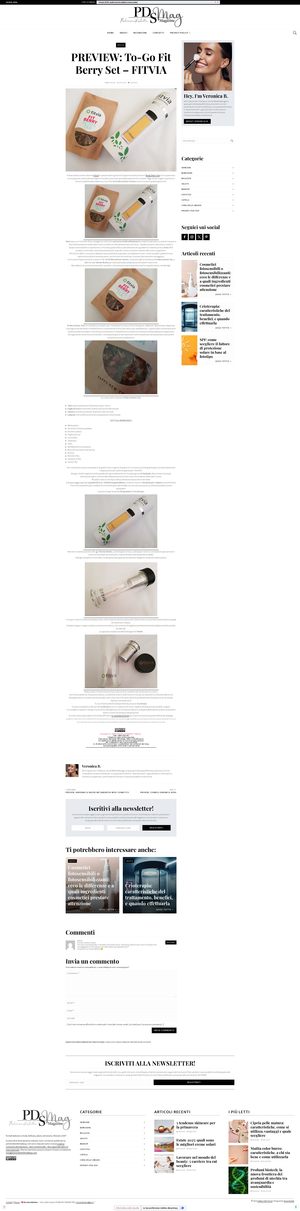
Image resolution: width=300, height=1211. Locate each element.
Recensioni (140, 33)
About (124, 33)
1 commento (133, 82)
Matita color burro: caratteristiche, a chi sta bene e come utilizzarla (270, 1152)
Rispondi (171, 942)
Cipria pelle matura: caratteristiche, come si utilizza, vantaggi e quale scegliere (271, 1129)
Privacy (16, 1202)
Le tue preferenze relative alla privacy (160, 1208)
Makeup (186, 189)
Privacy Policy (179, 33)
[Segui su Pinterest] (206, 237)
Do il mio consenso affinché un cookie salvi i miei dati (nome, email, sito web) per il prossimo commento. (116, 1024)
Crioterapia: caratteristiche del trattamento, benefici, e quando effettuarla (149, 894)
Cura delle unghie (192, 205)
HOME (110, 33)
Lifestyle (186, 195)
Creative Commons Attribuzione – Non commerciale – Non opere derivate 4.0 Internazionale (37, 1147)
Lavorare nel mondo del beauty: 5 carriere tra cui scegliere (123, 2)
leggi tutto (106, 909)
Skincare (186, 168)
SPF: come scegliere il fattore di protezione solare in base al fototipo (215, 348)
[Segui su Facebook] (185, 237)
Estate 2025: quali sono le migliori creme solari (196, 1142)
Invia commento (164, 1030)
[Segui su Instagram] (192, 237)
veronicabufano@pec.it (85, 1202)
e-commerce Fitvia (120, 715)
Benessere (187, 173)
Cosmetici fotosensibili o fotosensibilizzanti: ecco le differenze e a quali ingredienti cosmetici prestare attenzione (91, 885)
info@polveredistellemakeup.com (21, 1153)
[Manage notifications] (4, 1207)
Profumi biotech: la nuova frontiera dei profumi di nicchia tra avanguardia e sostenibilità (269, 1178)
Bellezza (186, 178)
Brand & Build (289, 1201)
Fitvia (96, 175)
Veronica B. (112, 82)
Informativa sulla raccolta (127, 1208)
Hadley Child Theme (265, 1201)
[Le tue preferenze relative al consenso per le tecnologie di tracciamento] (296, 1207)
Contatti (158, 33)
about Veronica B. (197, 121)
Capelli (185, 200)
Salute (120, 45)
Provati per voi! (190, 211)
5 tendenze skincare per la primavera (195, 1124)
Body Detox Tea (153, 175)
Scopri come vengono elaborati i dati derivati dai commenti (128, 1042)
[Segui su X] (199, 237)
